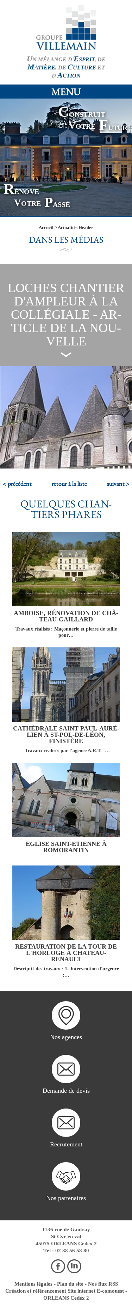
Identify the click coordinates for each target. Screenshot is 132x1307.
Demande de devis (66, 1090)
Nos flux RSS (103, 1284)
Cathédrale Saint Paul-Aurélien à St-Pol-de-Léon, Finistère (66, 735)
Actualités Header (75, 227)
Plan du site (70, 1284)
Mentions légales (33, 1284)
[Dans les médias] (66, 27)
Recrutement (66, 1144)
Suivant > (118, 483)
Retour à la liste (69, 483)
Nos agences (66, 1036)
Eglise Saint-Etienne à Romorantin (66, 847)
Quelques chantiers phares (66, 509)
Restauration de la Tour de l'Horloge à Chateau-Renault (66, 953)
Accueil (46, 227)
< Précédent (17, 483)
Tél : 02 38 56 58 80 (66, 1250)
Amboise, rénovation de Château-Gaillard (66, 616)
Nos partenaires (66, 1197)
